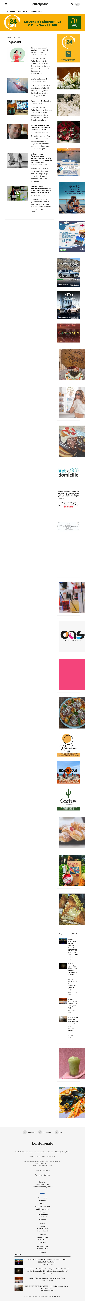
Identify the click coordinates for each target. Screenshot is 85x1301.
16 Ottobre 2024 (48, 1291)
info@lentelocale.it (42, 1184)
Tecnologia (42, 1242)
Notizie (42, 1226)
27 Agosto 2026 (47, 1264)
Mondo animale (42, 1246)
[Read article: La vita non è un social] (17, 85)
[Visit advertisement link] (42, 22)
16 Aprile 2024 (37, 103)
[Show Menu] (6, 4)
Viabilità (42, 1252)
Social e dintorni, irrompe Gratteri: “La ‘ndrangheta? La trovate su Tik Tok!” (40, 127)
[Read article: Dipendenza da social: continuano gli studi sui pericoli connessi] (17, 54)
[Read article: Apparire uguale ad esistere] (17, 107)
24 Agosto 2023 (37, 165)
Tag (14, 37)
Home (9, 37)
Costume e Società (42, 1206)
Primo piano (42, 1198)
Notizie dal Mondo (43, 1231)
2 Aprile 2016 (36, 195)
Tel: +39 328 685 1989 (42, 1175)
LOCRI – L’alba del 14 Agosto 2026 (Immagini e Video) (72, 1003)
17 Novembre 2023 (38, 132)
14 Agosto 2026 (47, 1280)
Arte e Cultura (42, 1215)
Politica (42, 1203)
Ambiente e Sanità (42, 1209)
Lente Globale (42, 1237)
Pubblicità (22, 11)
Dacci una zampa (42, 1248)
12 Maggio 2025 (37, 54)
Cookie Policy (37, 11)
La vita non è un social (39, 79)
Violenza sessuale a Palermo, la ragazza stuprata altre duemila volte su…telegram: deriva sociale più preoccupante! (41, 158)
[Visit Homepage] (39, 4)
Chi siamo (11, 11)
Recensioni (42, 1219)
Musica (42, 1223)
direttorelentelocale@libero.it (42, 1187)
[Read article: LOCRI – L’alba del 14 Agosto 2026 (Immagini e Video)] (19, 1280)
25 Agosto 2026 (47, 1273)
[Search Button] (72, 4)
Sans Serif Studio (55, 1296)
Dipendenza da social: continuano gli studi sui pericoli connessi (39, 50)
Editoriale (42, 1235)
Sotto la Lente (42, 1240)
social (18, 37)
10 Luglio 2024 (37, 81)
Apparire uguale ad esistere (41, 101)
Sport (42, 1212)
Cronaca (42, 1201)
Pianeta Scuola (42, 1217)
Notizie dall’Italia (42, 1228)
